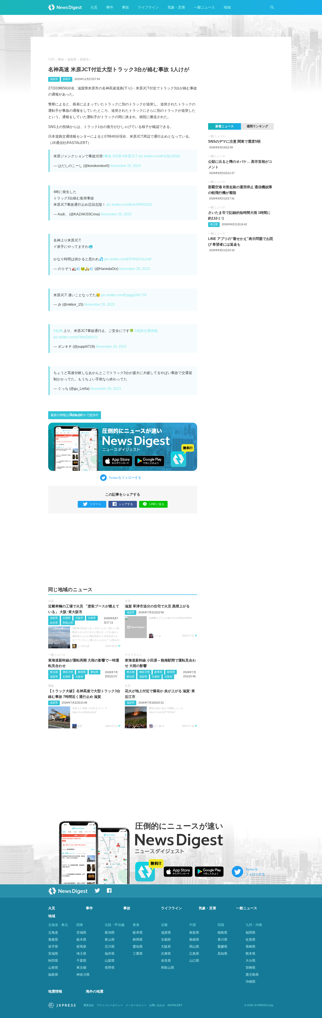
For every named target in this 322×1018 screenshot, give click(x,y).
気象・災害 (176, 7)
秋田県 (53, 960)
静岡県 (82, 672)
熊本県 (250, 953)
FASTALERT (175, 1005)
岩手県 (53, 946)
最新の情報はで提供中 (75, 415)
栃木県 (81, 939)
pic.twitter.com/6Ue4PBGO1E (129, 204)
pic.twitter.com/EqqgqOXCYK (124, 295)
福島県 (53, 974)
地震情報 (55, 991)
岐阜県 (158, 672)
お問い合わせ (157, 1005)
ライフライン (148, 7)
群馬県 (81, 946)
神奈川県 (68, 672)
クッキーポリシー (136, 1005)
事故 (125, 7)
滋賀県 (71, 59)
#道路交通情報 (146, 331)
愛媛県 (222, 946)
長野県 (110, 967)
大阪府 (79, 617)
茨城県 (81, 932)
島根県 (194, 939)
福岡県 (250, 932)
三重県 (138, 953)
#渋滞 (116, 156)
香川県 (222, 939)
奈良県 (54, 622)
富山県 (110, 939)
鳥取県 (194, 932)
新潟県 (110, 932)
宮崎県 (250, 967)
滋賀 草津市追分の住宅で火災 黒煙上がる (157, 606)
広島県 (194, 953)
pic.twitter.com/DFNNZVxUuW (127, 259)
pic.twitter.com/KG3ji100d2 (159, 156)
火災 (93, 7)
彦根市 (84, 59)
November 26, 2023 (125, 166)
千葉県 (81, 960)
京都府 (67, 617)
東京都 (54, 672)
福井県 (110, 953)
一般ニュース (204, 7)
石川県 (110, 946)
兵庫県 (92, 617)
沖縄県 (250, 981)
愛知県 (94, 672)
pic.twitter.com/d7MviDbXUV (75, 337)
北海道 (53, 932)
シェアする (126, 504)
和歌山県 (68, 622)
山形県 (53, 967)
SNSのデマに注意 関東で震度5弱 (234, 141)
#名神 (57, 331)
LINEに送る (156, 504)
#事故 (107, 156)
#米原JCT (130, 156)
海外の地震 (94, 991)
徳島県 (222, 932)
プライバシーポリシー (110, 1005)
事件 (109, 7)
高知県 (222, 953)
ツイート (95, 504)
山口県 (194, 960)
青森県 (53, 939)
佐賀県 (250, 939)
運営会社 (88, 1005)
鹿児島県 (252, 974)
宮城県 (53, 953)
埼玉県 (214, 224)
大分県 (250, 960)
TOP (51, 59)
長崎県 (250, 946)
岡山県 (194, 946)
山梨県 (110, 960)
